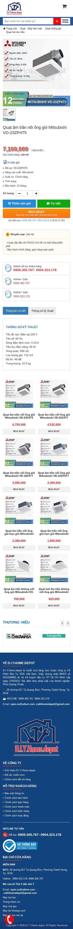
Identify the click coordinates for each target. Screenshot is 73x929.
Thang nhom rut (11, 901)
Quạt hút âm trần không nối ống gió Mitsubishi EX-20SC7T (54, 591)
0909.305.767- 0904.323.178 (37, 220)
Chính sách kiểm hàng (17, 811)
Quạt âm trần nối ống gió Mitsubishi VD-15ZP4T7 (54, 474)
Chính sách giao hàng (16, 802)
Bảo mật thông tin (14, 793)
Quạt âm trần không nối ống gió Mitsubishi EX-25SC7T (19, 591)
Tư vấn (56, 203)
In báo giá (13, 162)
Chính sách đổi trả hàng (18, 779)
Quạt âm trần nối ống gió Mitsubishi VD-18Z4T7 (19, 474)
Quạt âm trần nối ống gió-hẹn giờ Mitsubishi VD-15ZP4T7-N (19, 533)
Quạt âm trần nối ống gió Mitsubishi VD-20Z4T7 (54, 416)
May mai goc (10, 906)
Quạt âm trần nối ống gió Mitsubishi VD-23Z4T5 (19, 416)
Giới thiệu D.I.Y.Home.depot (20, 770)
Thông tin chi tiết (15, 310)
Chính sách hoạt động (16, 815)
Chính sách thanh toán (17, 806)
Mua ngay (36, 213)
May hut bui (9, 897)
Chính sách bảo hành (16, 797)
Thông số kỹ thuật (42, 310)
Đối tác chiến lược (15, 774)
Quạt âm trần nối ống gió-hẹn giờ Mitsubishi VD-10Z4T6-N (54, 533)
